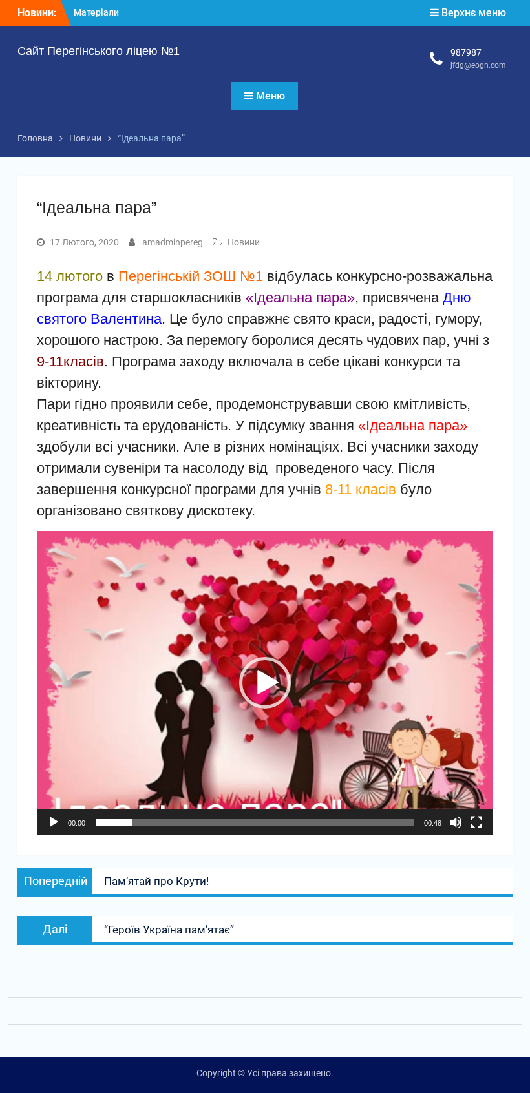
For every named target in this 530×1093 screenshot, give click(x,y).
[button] (265, 683)
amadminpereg (172, 242)
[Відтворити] (53, 822)
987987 (466, 52)
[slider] (254, 822)
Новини (244, 242)
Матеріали (96, 12)
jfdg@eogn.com (478, 65)
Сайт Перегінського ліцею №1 (98, 51)
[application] (265, 683)
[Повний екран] (476, 822)
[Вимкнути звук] (455, 822)
